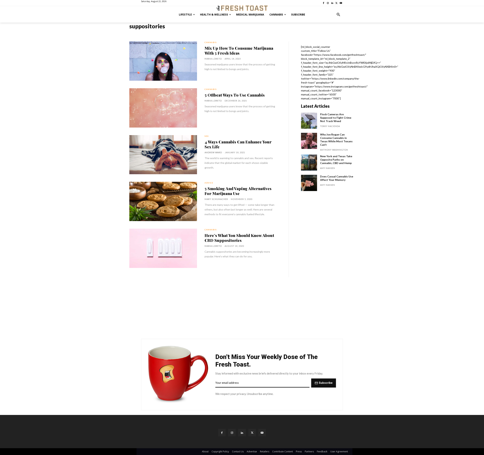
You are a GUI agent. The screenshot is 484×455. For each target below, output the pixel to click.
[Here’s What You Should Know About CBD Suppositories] (163, 248)
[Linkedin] (242, 432)
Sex (207, 136)
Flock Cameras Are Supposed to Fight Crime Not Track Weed (335, 118)
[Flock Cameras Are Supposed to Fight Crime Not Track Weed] (309, 121)
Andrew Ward (213, 152)
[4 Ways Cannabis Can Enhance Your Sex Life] (163, 154)
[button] (338, 14)
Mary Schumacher (216, 199)
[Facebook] (222, 432)
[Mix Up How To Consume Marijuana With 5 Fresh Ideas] (163, 61)
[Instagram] (232, 432)
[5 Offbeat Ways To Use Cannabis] (163, 108)
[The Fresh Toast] (242, 8)
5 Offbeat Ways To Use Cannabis (235, 95)
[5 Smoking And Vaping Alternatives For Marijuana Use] (163, 201)
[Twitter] (252, 432)
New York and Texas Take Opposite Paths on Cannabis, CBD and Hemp (336, 160)
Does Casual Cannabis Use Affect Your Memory (336, 178)
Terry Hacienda (330, 126)
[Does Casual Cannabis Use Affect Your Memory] (309, 183)
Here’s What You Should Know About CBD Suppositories (239, 238)
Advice (209, 183)
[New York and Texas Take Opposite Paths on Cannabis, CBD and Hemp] (309, 163)
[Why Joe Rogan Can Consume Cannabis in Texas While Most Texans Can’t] (309, 141)
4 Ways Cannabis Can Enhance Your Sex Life (238, 144)
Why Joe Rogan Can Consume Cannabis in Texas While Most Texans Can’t (336, 139)
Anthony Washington (334, 150)
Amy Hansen (327, 168)
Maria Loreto (213, 58)
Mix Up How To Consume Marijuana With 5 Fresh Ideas (239, 50)
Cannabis (210, 42)
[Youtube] (262, 432)
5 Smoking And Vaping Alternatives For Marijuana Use (238, 191)
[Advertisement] (242, 307)
